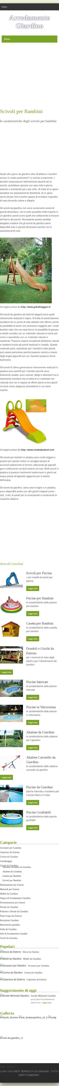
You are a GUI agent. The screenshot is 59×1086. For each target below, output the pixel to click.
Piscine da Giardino (39, 787)
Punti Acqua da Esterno (11, 916)
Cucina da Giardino (9, 857)
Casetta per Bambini (39, 623)
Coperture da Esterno (10, 852)
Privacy (11, 1066)
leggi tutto (46, 1002)
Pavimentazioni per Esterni (12, 902)
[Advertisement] (29, 75)
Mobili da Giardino (9, 894)
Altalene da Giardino (40, 732)
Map (3, 1066)
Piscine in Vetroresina (41, 707)
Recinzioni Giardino (9, 920)
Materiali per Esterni (9, 889)
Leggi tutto (33, 588)
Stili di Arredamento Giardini (13, 933)
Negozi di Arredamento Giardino (15, 898)
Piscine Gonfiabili (38, 812)
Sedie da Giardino (8, 929)
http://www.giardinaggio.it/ (36, 306)
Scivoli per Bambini (11, 880)
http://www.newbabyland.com (37, 449)
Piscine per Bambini (39, 598)
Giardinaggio (6, 861)
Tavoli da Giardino (9, 938)
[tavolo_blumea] (9, 1017)
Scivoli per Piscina (39, 573)
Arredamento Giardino (29, 22)
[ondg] (52, 1017)
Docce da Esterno (31, 952)
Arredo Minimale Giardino (43, 996)
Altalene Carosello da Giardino (16, 867)
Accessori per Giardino (10, 848)
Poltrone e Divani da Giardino (14, 911)
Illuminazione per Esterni (12, 885)
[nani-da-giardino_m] (11, 1037)
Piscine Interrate (37, 682)
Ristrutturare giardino (10, 925)
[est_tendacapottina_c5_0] (33, 1017)
